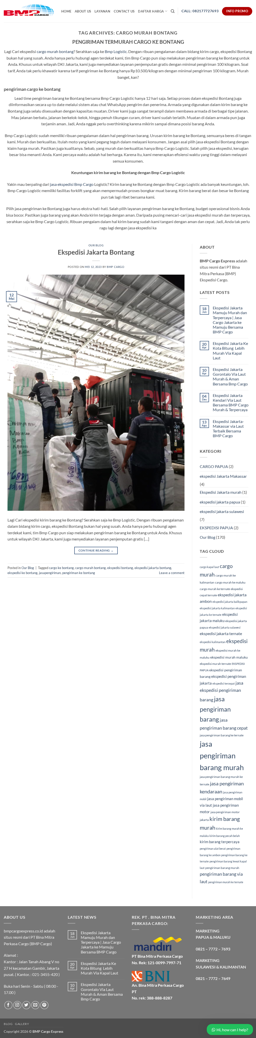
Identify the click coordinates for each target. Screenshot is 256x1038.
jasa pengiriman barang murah (222, 755)
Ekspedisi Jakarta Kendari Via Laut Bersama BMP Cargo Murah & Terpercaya (230, 402)
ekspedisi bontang (120, 568)
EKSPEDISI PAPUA (216, 527)
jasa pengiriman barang (215, 709)
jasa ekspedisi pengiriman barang (221, 691)
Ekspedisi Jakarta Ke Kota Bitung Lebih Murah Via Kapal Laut (230, 350)
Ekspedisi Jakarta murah (221, 492)
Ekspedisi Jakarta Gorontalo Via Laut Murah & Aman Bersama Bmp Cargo (230, 376)
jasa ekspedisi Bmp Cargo (72, 184)
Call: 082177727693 (200, 11)
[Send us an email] (35, 1005)
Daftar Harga (151, 11)
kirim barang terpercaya (220, 841)
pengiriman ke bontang (78, 573)
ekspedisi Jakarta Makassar (223, 476)
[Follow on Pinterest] (44, 1005)
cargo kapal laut (209, 567)
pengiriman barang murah (222, 868)
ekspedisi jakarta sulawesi (222, 511)
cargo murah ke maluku (230, 582)
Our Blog (96, 245)
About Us (83, 11)
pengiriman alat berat (213, 848)
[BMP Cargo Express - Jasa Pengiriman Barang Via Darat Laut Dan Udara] (29, 11)
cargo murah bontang (55, 51)
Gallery (22, 1024)
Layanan (102, 11)
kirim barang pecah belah (225, 835)
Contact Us (124, 11)
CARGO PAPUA (214, 466)
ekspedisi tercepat (223, 683)
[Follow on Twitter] (26, 1005)
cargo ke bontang (61, 568)
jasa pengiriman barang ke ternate (222, 735)
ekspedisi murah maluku (229, 657)
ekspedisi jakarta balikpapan (229, 601)
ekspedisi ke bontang (23, 573)
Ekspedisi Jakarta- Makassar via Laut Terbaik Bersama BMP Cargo (228, 428)
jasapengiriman (50, 573)
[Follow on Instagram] (17, 1005)
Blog (8, 1024)
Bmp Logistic (115, 51)
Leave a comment (171, 573)
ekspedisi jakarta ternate (221, 633)
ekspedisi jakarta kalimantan (217, 608)
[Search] (172, 11)
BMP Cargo (115, 266)
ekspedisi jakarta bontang (152, 568)
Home (66, 11)
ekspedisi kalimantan (213, 642)
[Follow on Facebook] (8, 1005)
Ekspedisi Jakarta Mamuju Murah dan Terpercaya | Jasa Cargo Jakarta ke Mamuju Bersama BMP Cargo (230, 319)
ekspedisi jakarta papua (220, 501)
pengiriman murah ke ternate (225, 882)
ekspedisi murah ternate (215, 664)
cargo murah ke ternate (215, 589)
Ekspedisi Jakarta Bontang (96, 252)
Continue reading (96, 550)
